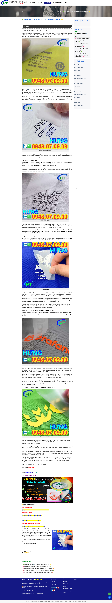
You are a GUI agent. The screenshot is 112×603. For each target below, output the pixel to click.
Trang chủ (32, 2)
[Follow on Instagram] (54, 588)
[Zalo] (109, 597)
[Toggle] (89, 25)
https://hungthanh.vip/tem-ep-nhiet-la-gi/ (32, 520)
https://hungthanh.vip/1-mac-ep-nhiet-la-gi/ (32, 515)
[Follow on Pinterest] (58, 588)
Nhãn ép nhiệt (77, 64)
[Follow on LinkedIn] (52, 590)
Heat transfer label (78, 75)
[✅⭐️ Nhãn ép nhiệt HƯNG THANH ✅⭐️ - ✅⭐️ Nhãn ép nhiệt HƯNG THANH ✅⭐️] (14, 2)
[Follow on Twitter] (56, 588)
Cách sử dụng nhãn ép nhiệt (80, 78)
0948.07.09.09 (30, 590)
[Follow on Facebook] (52, 588)
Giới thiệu (40, 2)
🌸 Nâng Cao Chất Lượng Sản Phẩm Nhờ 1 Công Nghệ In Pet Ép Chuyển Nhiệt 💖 (38, 568)
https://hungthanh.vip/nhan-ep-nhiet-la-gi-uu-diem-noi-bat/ (36, 509)
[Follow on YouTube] (54, 590)
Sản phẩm (47, 2)
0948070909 (28, 472)
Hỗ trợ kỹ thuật (57, 2)
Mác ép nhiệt (77, 70)
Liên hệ (65, 2)
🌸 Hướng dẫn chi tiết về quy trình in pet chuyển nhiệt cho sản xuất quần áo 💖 (38, 572)
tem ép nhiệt (29, 89)
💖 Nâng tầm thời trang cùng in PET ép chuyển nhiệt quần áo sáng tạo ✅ (37, 566)
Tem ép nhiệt (77, 72)
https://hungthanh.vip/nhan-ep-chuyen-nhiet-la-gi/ (34, 526)
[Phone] (109, 594)
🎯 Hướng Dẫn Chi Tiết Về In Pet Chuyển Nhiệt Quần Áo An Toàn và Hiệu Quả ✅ (38, 570)
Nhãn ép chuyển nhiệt (78, 67)
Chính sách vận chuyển (68, 588)
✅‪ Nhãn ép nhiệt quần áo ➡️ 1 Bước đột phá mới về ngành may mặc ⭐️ (37, 564)
